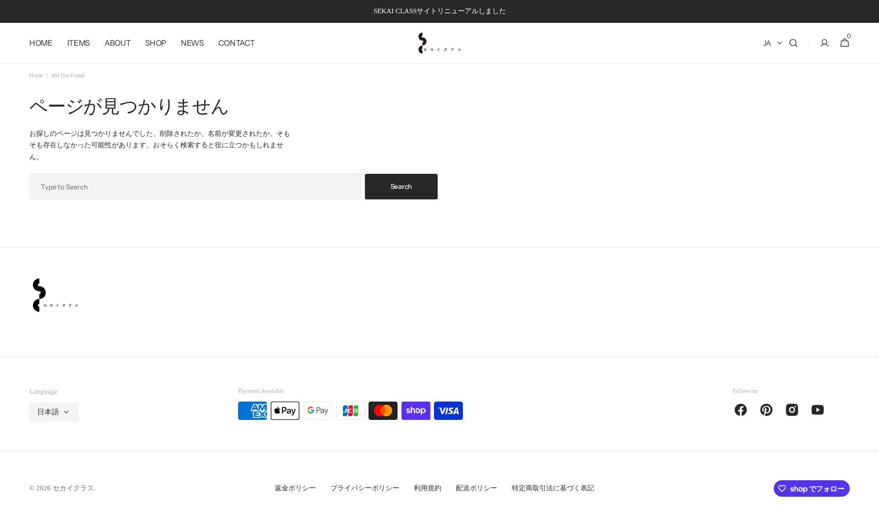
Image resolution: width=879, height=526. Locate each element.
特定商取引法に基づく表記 (553, 488)
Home (36, 75)
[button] (793, 43)
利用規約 (427, 488)
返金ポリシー (295, 488)
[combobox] (195, 186)
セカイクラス (73, 488)
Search (401, 186)
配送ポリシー (476, 488)
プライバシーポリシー (365, 488)
